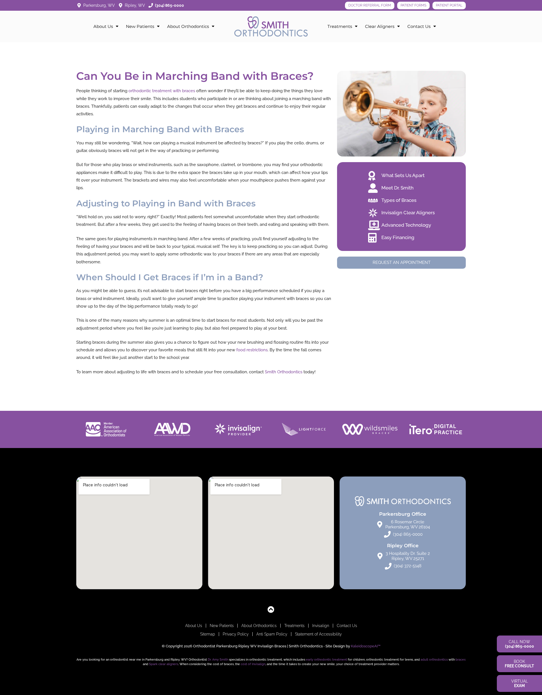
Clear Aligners (379, 26)
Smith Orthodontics (283, 371)
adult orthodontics (434, 659)
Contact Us (418, 26)
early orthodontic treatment (326, 659)
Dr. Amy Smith (218, 659)
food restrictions (252, 349)
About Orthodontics (188, 26)
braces (460, 659)
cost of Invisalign (253, 664)
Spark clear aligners (163, 664)
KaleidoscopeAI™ (366, 646)
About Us (103, 26)
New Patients (140, 26)
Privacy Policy (236, 634)
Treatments (339, 26)
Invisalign (320, 625)
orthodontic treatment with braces (161, 90)
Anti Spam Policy (271, 634)
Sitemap (207, 634)
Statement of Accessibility (318, 634)
